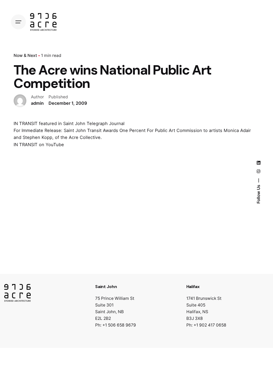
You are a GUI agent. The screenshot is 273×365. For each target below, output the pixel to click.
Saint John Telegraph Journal (94, 123)
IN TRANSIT (26, 123)
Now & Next (25, 55)
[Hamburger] (18, 21)
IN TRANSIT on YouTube (39, 144)
